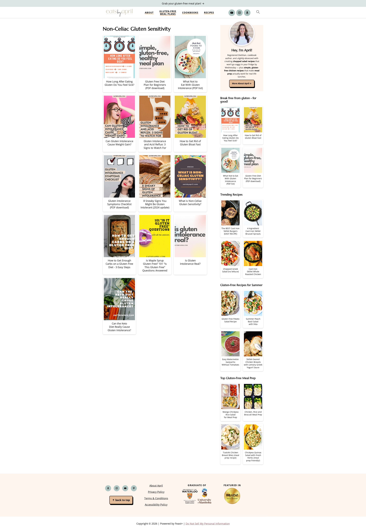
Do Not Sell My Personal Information (208, 523)
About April (156, 485)
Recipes (209, 12)
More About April (240, 83)
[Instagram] (239, 12)
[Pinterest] (134, 488)
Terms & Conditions (156, 498)
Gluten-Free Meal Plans (167, 12)
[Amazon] (247, 12)
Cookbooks (190, 12)
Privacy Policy (156, 492)
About (149, 12)
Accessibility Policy (156, 504)
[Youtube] (231, 12)
